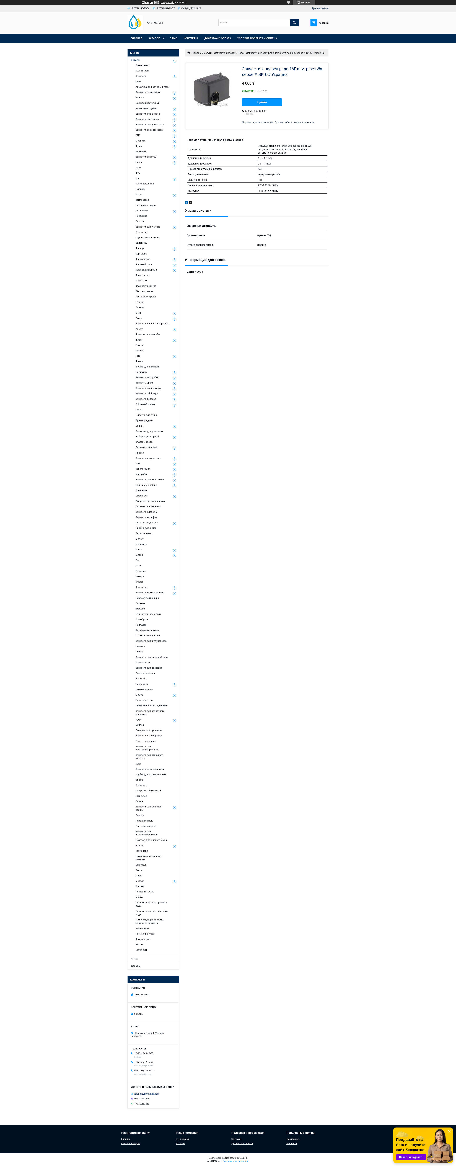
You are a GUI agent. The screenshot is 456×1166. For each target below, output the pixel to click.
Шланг (139, 339)
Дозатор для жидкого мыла (151, 840)
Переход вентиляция (147, 598)
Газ (137, 560)
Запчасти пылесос (146, 399)
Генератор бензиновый (148, 790)
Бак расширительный (147, 103)
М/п (137, 178)
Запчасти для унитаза (148, 226)
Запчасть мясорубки (147, 377)
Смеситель (142, 495)
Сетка (139, 409)
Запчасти (141, 76)
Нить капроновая (145, 933)
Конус (139, 875)
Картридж (141, 253)
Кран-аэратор (143, 662)
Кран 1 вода (142, 275)
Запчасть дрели (145, 382)
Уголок (139, 845)
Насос (139, 162)
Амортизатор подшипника (150, 501)
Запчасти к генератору (148, 388)
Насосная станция (146, 205)
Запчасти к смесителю (148, 92)
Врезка (139, 779)
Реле (241, 53)
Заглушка (141, 678)
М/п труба (141, 474)
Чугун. (139, 719)
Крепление (141, 490)
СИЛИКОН (141, 950)
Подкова (140, 603)
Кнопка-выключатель (147, 630)
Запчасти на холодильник (150, 592)
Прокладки (142, 684)
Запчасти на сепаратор (149, 735)
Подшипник (142, 210)
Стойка (140, 302)
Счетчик (140, 307)
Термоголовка (143, 533)
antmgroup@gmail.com (146, 1093)
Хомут (139, 329)
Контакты (191, 38)
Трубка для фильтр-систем (151, 774)
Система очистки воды (148, 506)
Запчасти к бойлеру (147, 393)
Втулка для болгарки (147, 366)
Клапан (140, 581)
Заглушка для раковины (149, 431)
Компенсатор (143, 939)
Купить (262, 102)
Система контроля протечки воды (151, 904)
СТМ (138, 313)
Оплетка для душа (146, 415)
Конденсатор (143, 259)
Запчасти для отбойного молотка (149, 757)
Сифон (139, 425)
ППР (138, 135)
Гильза (139, 651)
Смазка (140, 815)
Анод (138, 81)
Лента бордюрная (146, 296)
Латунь (139, 194)
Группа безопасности (147, 237)
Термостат (141, 785)
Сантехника (142, 65)
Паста (139, 565)
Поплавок (141, 625)
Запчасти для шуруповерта (151, 641)
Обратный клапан (146, 404)
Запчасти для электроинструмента (147, 748)
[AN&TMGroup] (135, 29)
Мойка (139, 897)
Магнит (139, 538)
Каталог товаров (130, 1143)
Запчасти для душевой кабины (149, 808)
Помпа (139, 801)
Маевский (141, 140)
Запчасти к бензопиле (148, 119)
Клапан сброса (144, 442)
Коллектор (141, 587)
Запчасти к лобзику (146, 512)
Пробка (140, 452)
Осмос (139, 694)
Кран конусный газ (146, 286)
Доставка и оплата (217, 38)
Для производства (146, 826)
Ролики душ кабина (146, 485)
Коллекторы (142, 70)
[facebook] (186, 203)
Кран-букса (142, 619)
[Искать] (294, 22)
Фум (138, 173)
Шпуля (139, 361)
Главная (136, 38)
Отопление (142, 232)
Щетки (139, 146)
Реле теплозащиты (146, 741)
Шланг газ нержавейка (148, 334)
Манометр (141, 544)
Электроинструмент (146, 108)
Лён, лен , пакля (144, 291)
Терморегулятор (145, 183)
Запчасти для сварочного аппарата (150, 712)
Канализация (143, 468)
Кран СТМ (141, 280)
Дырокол (141, 864)
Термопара (142, 851)
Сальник (140, 189)
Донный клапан (144, 689)
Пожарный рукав (145, 891)
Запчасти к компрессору (149, 129)
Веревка (140, 608)
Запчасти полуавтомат (148, 458)
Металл (140, 881)
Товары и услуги (202, 53)
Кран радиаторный (146, 269)
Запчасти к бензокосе (148, 113)
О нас (173, 38)
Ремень (140, 345)
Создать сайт (167, 2)
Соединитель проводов (149, 730)
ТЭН (138, 463)
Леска (139, 549)
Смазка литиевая (145, 673)
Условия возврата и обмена (257, 38)
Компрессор (142, 200)
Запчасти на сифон (146, 517)
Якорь (139, 318)
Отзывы (135, 965)
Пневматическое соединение (151, 705)
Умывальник (142, 928)
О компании (183, 1139)
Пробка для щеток (146, 528)
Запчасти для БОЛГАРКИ (150, 479)
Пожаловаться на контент (236, 1161)
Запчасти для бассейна (149, 667)
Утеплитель (142, 796)
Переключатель (144, 820)
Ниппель (140, 646)
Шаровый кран (144, 264)
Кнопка (139, 350)
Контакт (140, 886)
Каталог (154, 38)
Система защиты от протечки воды (152, 913)
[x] (190, 203)
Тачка (139, 870)
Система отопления (146, 447)
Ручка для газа (144, 700)
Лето (138, 167)
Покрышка (141, 216)
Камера (140, 576)
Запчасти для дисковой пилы (152, 657)
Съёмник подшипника (148, 635)
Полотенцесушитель (147, 522)
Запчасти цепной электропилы (153, 323)
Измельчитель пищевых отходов (149, 858)
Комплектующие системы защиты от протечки (149, 921)
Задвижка (141, 242)
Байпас (140, 97)
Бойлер (140, 725)
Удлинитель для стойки (149, 614)
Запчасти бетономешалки (150, 769)
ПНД (138, 355)
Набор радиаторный (147, 436)
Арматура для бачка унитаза (152, 87)
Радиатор (141, 372)
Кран (138, 763)
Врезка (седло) (144, 420)
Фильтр (140, 248)
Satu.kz (243, 1158)
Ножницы (141, 151)
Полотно (140, 221)
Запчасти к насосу (224, 53)
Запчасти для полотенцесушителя (147, 833)
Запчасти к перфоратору (150, 124)
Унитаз (139, 944)
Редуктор (141, 571)
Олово (139, 555)
